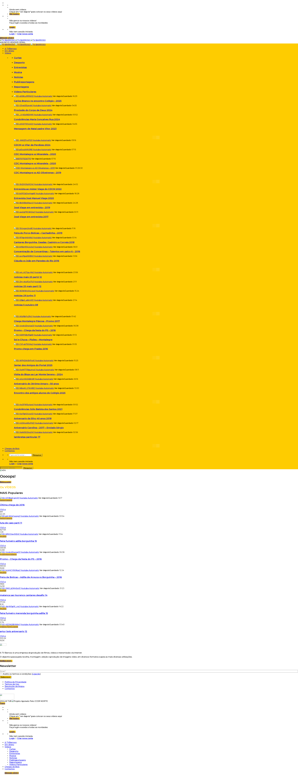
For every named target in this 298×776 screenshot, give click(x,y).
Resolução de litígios (14, 686)
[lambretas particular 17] (33, 432)
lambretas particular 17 (27, 437)
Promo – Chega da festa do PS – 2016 (35, 330)
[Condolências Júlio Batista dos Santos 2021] (33, 405)
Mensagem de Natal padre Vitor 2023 (35, 128)
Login (12, 34)
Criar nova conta (25, 34)
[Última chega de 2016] (19, 498)
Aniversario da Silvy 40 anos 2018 (32, 418)
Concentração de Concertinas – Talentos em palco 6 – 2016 (47, 251)
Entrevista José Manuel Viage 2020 (34, 198)
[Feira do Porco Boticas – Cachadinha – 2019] (33, 228)
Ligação (36, 674)
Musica (18, 72)
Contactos (10, 451)
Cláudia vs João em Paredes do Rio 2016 (36, 260)
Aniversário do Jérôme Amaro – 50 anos (36, 383)
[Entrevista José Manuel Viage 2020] (34, 193)
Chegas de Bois (12, 448)
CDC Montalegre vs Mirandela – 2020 (35, 154)
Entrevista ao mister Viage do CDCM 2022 (38, 189)
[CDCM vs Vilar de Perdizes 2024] (32, 140)
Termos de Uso (12, 684)
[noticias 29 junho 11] (34, 291)
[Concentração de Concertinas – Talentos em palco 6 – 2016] (33, 247)
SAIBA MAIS (6, 661)
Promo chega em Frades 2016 (31, 348)
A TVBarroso (11, 49)
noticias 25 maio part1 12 (27, 286)
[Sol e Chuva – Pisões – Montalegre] (33, 335)
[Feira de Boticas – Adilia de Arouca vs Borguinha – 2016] (19, 570)
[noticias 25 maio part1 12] (33, 282)
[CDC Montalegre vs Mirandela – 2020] (32, 150)
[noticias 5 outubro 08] (33, 300)
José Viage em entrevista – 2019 (32, 207)
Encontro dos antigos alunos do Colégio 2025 (39, 393)
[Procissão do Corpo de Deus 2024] (32, 105)
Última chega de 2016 (12, 505)
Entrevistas (20, 67)
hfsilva (3, 509)
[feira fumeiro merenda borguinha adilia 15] (19, 606)
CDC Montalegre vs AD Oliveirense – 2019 (37, 172)
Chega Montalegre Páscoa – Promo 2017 (37, 321)
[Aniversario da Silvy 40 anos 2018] (33, 414)
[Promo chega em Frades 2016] (33, 344)
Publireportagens (24, 82)
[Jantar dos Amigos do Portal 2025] (34, 360)
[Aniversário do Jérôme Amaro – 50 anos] (33, 379)
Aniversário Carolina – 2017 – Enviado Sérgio (39, 427)
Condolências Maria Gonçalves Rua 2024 (37, 119)
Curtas (18, 57)
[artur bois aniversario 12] (19, 624)
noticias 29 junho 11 (25, 295)
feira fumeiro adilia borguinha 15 (18, 541)
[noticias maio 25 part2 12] (33, 272)
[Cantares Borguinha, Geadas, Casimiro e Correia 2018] (33, 238)
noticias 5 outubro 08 (26, 305)
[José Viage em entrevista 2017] (34, 212)
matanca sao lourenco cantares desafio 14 (23, 595)
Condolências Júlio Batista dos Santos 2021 (38, 409)
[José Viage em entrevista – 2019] (33, 203)
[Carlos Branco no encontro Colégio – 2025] (33, 96)
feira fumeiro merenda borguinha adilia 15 (24, 613)
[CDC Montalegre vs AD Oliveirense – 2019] (34, 168)
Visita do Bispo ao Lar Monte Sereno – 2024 (38, 374)
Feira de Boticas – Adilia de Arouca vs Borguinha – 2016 (31, 577)
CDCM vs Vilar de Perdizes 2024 (32, 145)
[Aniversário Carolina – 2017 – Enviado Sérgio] (33, 423)
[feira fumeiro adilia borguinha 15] (19, 534)
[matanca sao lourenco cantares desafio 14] (19, 588)
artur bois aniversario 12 (13, 631)
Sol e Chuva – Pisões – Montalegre (33, 339)
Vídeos (8, 53)
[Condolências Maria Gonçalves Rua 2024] (33, 115)
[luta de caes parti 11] (19, 516)
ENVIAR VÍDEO (7, 38)
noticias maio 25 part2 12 (28, 277)
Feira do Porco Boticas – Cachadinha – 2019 (38, 233)
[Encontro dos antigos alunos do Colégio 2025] (34, 388)
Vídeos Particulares (25, 91)
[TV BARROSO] (23, 40)
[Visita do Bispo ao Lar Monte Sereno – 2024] (34, 370)
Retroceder (5, 482)
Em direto (9, 51)
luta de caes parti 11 (11, 523)
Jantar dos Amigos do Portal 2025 (33, 365)
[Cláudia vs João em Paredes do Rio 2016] (33, 256)
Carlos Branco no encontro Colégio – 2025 (37, 101)
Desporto (19, 62)
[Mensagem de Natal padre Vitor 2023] (33, 124)
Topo (2, 703)
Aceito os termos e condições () (21, 674)
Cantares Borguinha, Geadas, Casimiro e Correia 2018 (44, 242)
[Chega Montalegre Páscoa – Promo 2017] (32, 316)
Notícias (18, 77)
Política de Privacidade (15, 682)
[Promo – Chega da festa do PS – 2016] (33, 326)
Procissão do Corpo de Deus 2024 (33, 110)
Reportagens (21, 86)
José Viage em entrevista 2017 (31, 216)
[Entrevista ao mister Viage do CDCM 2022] (33, 184)
